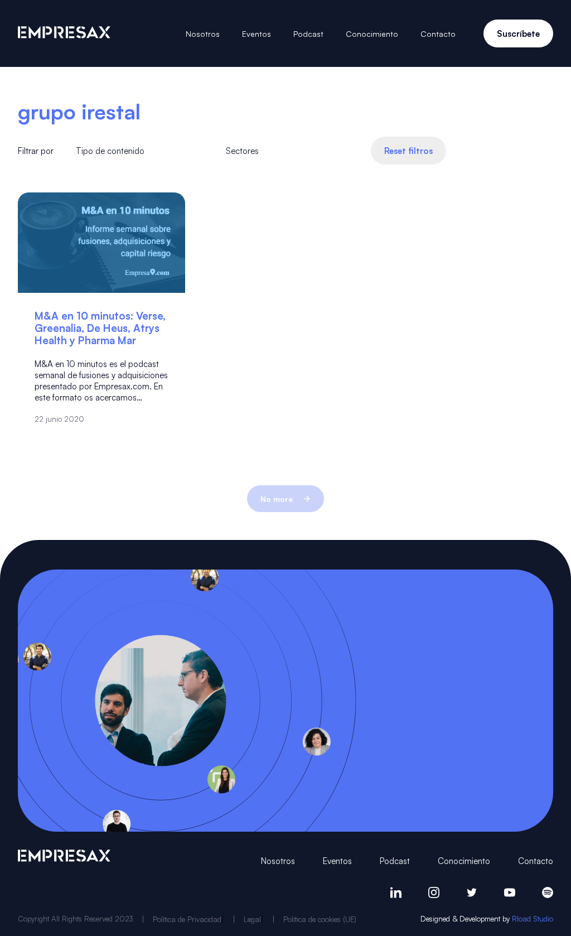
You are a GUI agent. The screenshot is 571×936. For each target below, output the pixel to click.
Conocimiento (372, 33)
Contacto (438, 33)
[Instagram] (433, 892)
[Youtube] (509, 892)
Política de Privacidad (187, 919)
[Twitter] (471, 892)
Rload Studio (532, 918)
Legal (252, 919)
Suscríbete (518, 33)
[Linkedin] (395, 892)
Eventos (256, 33)
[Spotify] (547, 892)
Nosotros (203, 33)
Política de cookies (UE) (319, 919)
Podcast (308, 33)
